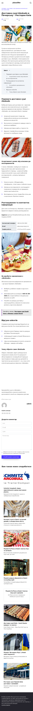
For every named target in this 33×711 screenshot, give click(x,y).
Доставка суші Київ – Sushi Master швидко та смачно (15, 624)
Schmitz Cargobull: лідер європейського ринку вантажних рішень (15, 490)
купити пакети (6, 705)
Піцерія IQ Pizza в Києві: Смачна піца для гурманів (16, 591)
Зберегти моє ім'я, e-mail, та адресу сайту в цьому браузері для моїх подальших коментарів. (16, 452)
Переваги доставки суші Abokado (17, 74)
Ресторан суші (6, 399)
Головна (4, 8)
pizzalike (16, 3)
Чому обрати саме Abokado (17, 92)
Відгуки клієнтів (11, 89)
